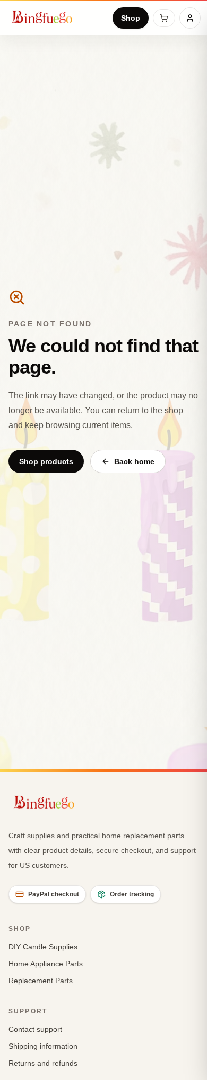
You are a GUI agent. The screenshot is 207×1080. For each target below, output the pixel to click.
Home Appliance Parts (45, 963)
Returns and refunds (42, 1063)
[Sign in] (190, 18)
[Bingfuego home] (41, 18)
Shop (130, 18)
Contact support (35, 1029)
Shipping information (42, 1046)
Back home (134, 461)
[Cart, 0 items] (164, 18)
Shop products (46, 461)
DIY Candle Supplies (42, 946)
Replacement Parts (40, 980)
